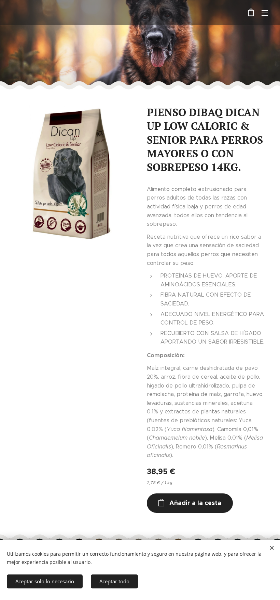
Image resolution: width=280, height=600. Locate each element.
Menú (264, 12)
